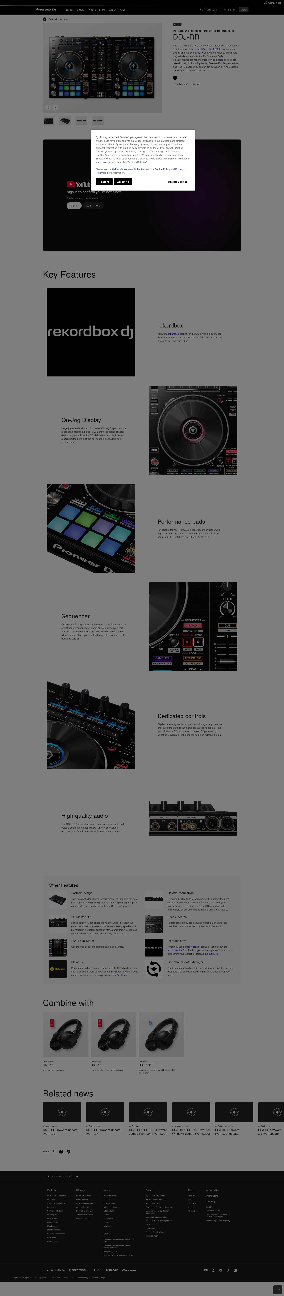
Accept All (123, 181)
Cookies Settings (177, 181)
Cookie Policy (162, 169)
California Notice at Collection (128, 169)
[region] (143, 160)
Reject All (104, 181)
